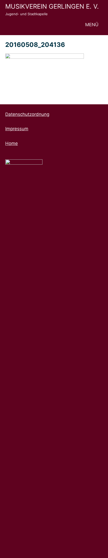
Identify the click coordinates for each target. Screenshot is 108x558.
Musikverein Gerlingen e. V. (52, 6)
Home (11, 143)
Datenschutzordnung (27, 114)
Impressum (16, 128)
